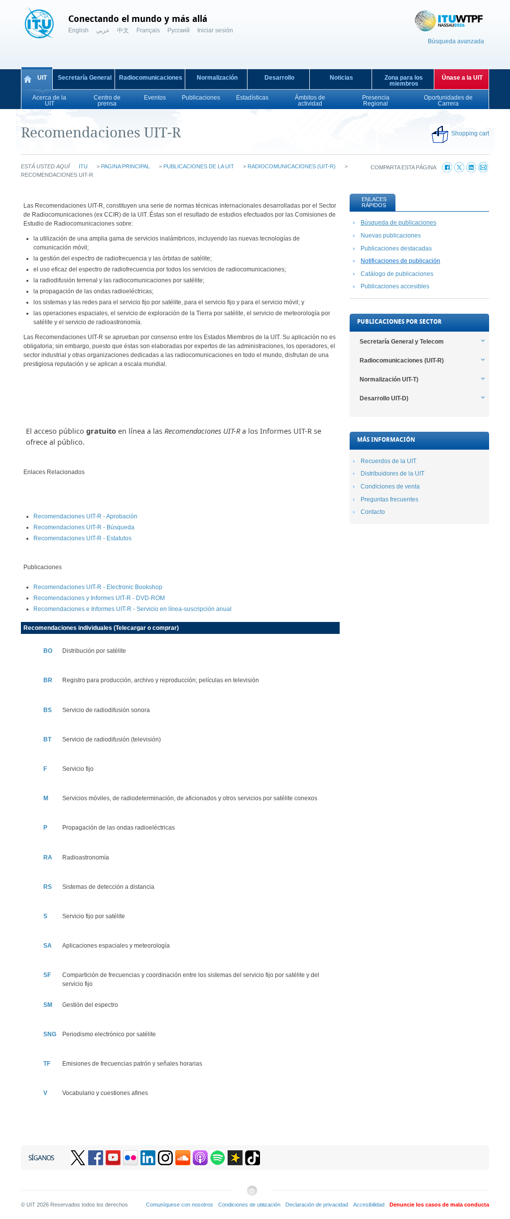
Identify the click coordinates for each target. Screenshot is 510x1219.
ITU (83, 166)
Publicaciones (201, 97)
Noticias (341, 77)
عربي (103, 30)
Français (148, 30)
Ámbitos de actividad (310, 100)
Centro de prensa (107, 100)
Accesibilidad (368, 1205)
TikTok (252, 1157)
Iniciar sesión (215, 30)
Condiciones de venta (390, 486)
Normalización (217, 77)
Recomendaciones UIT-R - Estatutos (82, 538)
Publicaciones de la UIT (198, 166)
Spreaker (235, 1157)
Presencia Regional (375, 100)
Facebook (95, 1157)
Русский (178, 30)
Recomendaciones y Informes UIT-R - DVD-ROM (99, 598)
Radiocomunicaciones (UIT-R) (292, 166)
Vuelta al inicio (251, 1194)
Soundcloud (182, 1157)
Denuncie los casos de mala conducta (439, 1205)
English (78, 30)
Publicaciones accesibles (395, 286)
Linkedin (147, 1157)
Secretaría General (85, 77)
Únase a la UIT (462, 77)
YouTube (113, 1157)
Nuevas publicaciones (391, 235)
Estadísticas (252, 97)
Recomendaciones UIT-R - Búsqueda (83, 527)
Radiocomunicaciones (150, 77)
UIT (42, 77)
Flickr (130, 1157)
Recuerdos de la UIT (388, 461)
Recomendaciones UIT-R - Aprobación (85, 516)
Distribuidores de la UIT (392, 473)
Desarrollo (279, 77)
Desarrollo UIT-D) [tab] (384, 398)
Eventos (155, 97)
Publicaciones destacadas (396, 248)
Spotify (217, 1157)
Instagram (165, 1157)
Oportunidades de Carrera (448, 100)
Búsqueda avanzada (456, 41)
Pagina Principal (125, 166)
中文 (123, 30)
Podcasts (200, 1157)
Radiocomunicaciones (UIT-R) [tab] (402, 360)
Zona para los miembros (403, 80)
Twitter (78, 1157)
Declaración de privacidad (316, 1205)
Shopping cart (470, 133)
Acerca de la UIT (49, 100)
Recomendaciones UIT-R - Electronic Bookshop (97, 587)
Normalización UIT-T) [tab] (389, 379)
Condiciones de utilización (249, 1205)
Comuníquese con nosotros (179, 1205)
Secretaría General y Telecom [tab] (402, 341)
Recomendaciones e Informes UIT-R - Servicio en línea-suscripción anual (132, 609)
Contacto (373, 511)
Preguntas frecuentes (389, 499)
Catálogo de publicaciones (397, 273)
